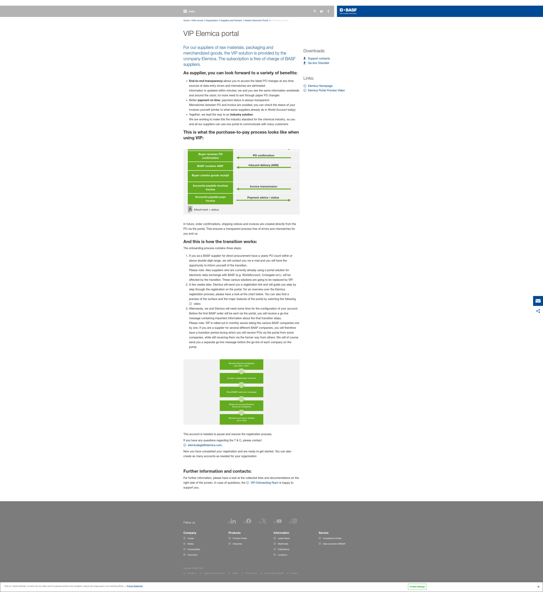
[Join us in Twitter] (262, 522)
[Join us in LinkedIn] (232, 522)
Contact (294, 573)
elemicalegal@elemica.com (205, 445)
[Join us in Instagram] (293, 522)
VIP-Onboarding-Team (264, 482)
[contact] (538, 301)
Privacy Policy (251, 573)
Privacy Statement (135, 586)
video (197, 303)
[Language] (321, 11)
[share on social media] (538, 311)
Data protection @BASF (274, 573)
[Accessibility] (328, 11)
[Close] (538, 587)
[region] (271, 587)
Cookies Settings (417, 587)
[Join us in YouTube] (278, 522)
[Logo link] (348, 11)
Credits (235, 573)
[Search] (314, 11)
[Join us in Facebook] (247, 522)
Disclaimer (192, 573)
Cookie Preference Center (214, 573)
